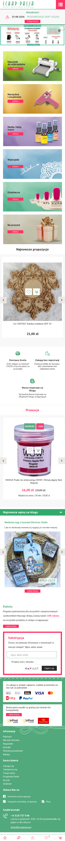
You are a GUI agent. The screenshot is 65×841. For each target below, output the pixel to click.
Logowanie (32, 837)
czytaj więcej (32, 21)
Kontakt (7, 747)
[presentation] (3, 300)
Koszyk (6, 780)
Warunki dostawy (11, 740)
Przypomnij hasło (11, 776)
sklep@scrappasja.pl (21, 827)
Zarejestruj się (10, 769)
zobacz (32, 66)
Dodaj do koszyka (36, 291)
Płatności (7, 736)
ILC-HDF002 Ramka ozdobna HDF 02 (32, 323)
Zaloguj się (8, 766)
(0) (60, 837)
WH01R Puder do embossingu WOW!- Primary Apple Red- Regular (32, 481)
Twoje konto (9, 773)
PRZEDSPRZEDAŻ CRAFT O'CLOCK (43, 17)
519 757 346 (20, 815)
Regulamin (8, 743)
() (46, 836)
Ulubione (7, 783)
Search (18, 837)
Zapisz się (49, 668)
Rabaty (6, 754)
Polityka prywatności (13, 750)
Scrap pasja (25, 4)
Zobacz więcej (17, 363)
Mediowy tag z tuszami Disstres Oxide (26, 522)
